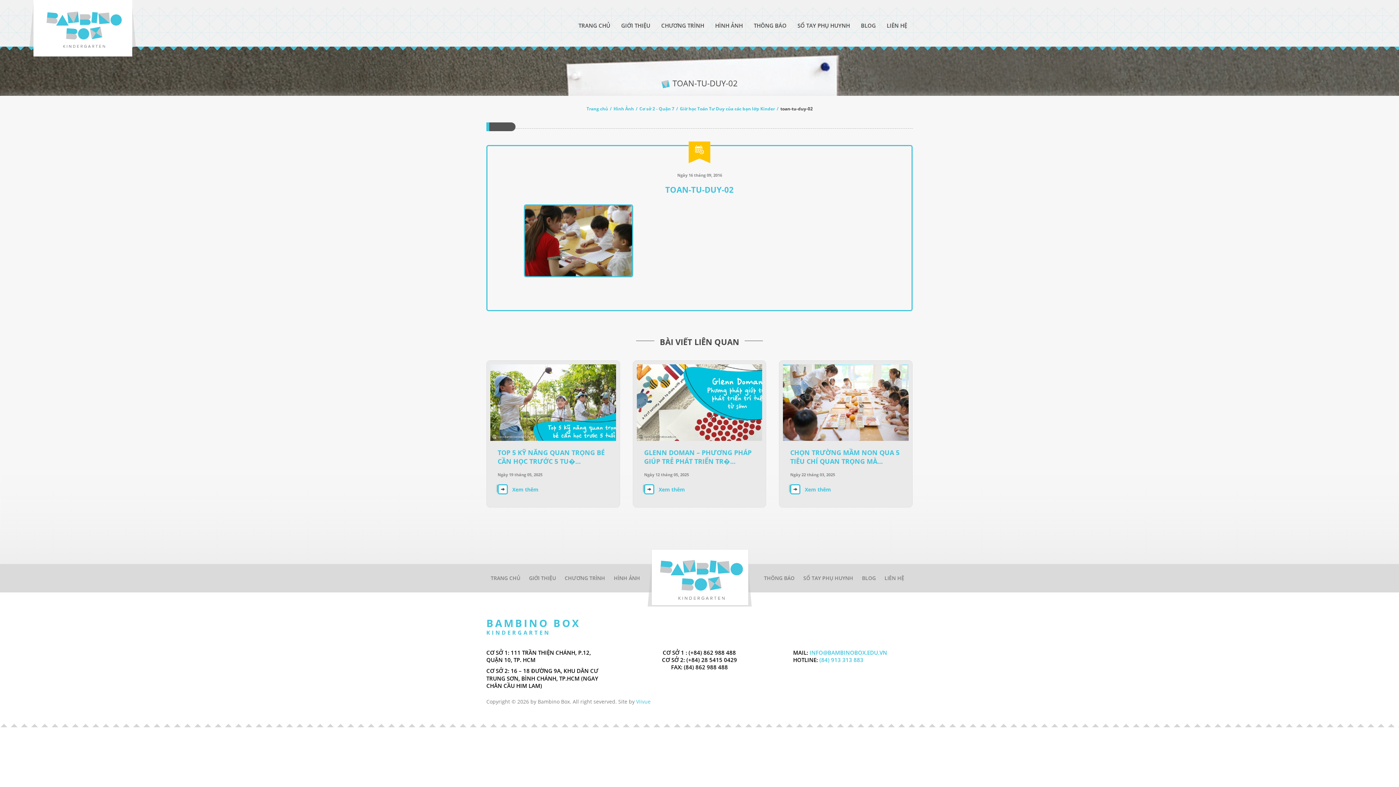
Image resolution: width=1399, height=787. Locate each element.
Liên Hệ (897, 25)
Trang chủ (597, 109)
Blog (868, 25)
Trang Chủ (594, 25)
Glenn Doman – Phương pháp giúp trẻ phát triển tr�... (698, 457)
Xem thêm (525, 489)
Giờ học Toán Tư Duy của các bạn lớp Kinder (727, 109)
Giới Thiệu (635, 25)
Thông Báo (770, 25)
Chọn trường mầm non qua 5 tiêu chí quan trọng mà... (845, 457)
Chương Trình (682, 25)
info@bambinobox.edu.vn (848, 652)
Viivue (643, 701)
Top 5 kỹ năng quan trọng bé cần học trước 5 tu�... (551, 457)
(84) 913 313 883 (840, 659)
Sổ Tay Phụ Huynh (824, 25)
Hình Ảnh (729, 25)
